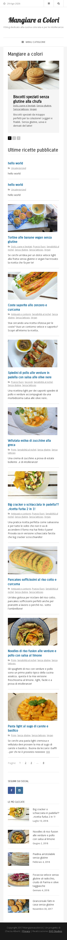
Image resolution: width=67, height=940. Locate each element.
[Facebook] (11, 790)
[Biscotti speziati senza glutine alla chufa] (33, 75)
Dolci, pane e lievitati (24, 105)
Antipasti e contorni (21, 314)
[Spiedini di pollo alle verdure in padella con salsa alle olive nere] (33, 353)
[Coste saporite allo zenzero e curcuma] (33, 286)
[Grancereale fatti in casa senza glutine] (19, 906)
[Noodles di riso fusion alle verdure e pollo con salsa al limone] (33, 632)
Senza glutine (43, 105)
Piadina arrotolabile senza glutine (44, 855)
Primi (13, 449)
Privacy (26, 931)
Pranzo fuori (39, 246)
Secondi (29, 382)
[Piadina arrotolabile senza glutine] (19, 859)
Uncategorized (18, 168)
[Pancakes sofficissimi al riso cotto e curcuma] (33, 560)
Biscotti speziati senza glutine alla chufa (31, 99)
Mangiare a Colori (33, 19)
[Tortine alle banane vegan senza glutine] (33, 218)
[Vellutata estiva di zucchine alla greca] (33, 421)
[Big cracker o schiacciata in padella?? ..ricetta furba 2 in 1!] (33, 485)
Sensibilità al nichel (41, 314)
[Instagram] (19, 790)
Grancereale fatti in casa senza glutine (44, 902)
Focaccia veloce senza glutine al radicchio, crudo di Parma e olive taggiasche (46, 880)
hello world (15, 163)
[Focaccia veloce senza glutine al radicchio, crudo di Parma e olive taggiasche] (19, 880)
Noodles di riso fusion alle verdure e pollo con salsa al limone (45, 835)
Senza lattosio (21, 109)
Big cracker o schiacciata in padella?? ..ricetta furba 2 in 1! (46, 813)
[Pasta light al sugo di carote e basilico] (33, 707)
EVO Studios (55, 931)
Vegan (33, 109)
